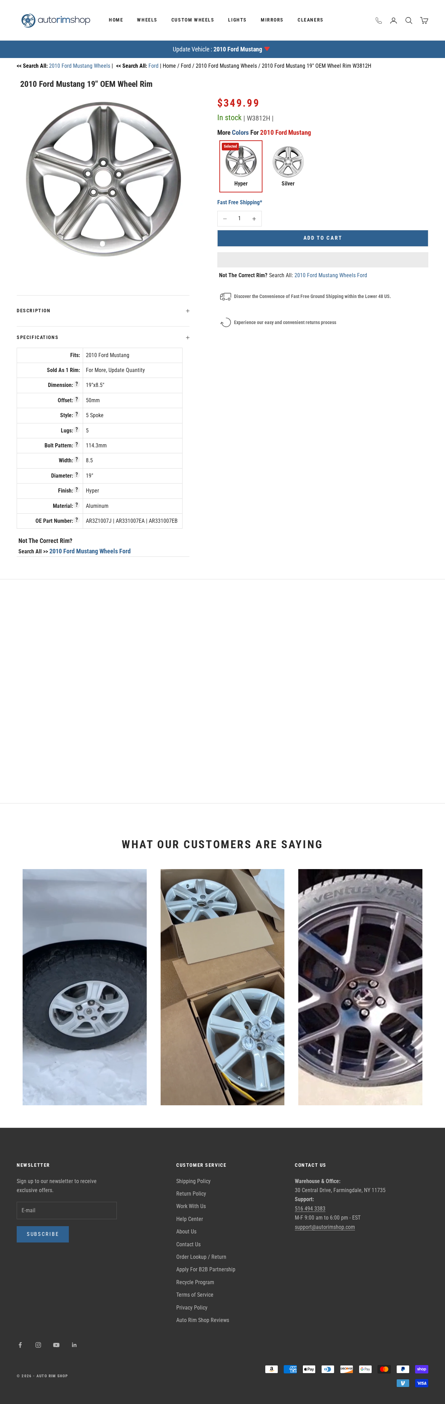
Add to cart (323, 238)
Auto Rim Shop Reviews (202, 1320)
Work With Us (191, 1206)
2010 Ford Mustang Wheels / (229, 66)
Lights (237, 20)
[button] (322, 259)
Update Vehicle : (217, 49)
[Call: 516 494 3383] (378, 20)
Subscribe (43, 1234)
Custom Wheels (193, 20)
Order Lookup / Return (201, 1257)
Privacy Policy (192, 1307)
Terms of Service (194, 1294)
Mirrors (272, 20)
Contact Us (188, 1244)
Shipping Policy (193, 1181)
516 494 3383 (310, 1208)
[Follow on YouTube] (56, 1344)
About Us (186, 1231)
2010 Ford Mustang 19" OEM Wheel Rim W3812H (316, 66)
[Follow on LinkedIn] (74, 1344)
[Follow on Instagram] (38, 1344)
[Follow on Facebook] (20, 1344)
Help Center (189, 1219)
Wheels (147, 20)
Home (116, 20)
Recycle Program (195, 1282)
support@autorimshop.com (325, 1227)
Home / (172, 66)
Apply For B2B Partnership (205, 1269)
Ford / (188, 66)
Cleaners (311, 20)
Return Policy (191, 1193)
